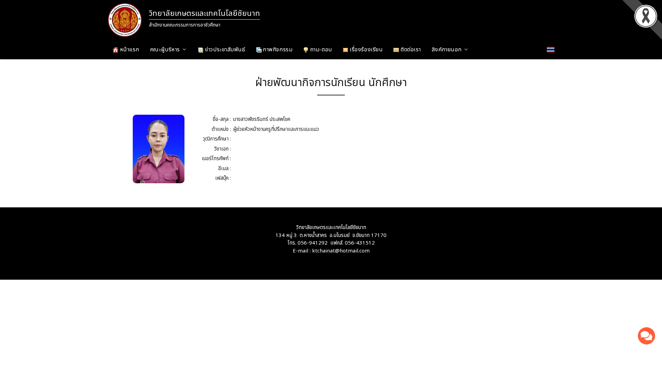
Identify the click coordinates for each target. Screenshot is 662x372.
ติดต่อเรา (410, 49)
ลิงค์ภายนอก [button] (447, 49)
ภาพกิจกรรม (277, 49)
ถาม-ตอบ (320, 49)
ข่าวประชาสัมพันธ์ (224, 49)
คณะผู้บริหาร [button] (165, 49)
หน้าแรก (128, 49)
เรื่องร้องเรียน (365, 49)
